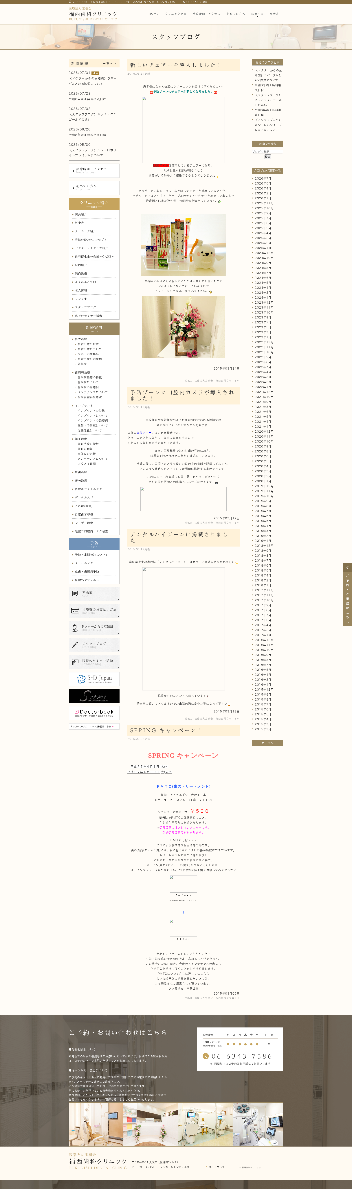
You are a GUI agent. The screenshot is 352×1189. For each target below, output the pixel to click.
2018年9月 (263, 550)
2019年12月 (264, 486)
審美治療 (81, 480)
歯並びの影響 (87, 453)
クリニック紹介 (85, 231)
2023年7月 (263, 322)
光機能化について (90, 430)
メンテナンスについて (93, 392)
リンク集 (81, 299)
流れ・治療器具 (88, 354)
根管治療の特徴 (88, 344)
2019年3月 (263, 530)
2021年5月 (263, 416)
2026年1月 (263, 198)
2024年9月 (263, 263)
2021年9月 (263, 401)
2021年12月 (264, 392)
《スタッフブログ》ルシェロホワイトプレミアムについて (268, 125)
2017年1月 (263, 635)
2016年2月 (263, 679)
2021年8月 (263, 406)
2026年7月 (263, 178)
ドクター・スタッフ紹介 (91, 248)
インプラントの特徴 (91, 410)
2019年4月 (263, 525)
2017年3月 (263, 630)
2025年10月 (264, 208)
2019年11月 (264, 491)
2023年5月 (263, 327)
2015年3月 (263, 724)
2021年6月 (263, 411)
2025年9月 (263, 213)
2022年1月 (263, 387)
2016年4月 (263, 674)
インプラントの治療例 (93, 420)
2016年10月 (264, 650)
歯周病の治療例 (88, 387)
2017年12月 (264, 590)
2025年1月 (263, 248)
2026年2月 (263, 193)
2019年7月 (263, 511)
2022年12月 (264, 342)
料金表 (79, 222)
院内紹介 (81, 265)
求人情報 (81, 290)
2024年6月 (263, 277)
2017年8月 (263, 610)
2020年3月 (263, 471)
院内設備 (81, 273)
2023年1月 (263, 337)
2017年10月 (264, 600)
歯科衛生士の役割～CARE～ (95, 256)
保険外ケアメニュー (88, 580)
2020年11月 (264, 436)
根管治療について (90, 349)
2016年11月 (264, 645)
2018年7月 (263, 560)
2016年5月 (263, 669)
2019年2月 (263, 535)
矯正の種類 (85, 448)
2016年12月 (264, 640)
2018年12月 (264, 545)
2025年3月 (263, 238)
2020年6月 (263, 456)
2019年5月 (263, 521)
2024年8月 (263, 267)
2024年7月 (263, 272)
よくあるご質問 (85, 282)
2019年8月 (263, 506)
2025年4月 (263, 233)
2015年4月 (263, 719)
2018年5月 (263, 570)
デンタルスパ (84, 497)
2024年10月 (264, 258)
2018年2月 (263, 580)
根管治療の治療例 (90, 359)
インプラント (84, 405)
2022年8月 (263, 362)
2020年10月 (264, 441)
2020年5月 (263, 461)
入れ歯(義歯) (84, 506)
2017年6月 (263, 620)
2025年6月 (263, 223)
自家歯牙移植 (84, 514)
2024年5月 (263, 282)
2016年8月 (263, 659)
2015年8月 (263, 699)
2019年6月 (263, 516)
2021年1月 (263, 426)
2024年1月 (263, 297)
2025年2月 (263, 243)
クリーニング (84, 563)
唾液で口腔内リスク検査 (91, 531)
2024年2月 (263, 292)
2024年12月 (264, 253)
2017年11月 (264, 595)
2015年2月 (263, 729)
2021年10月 (264, 396)
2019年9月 (263, 501)
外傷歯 (82, 364)
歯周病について (88, 382)
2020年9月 (263, 446)
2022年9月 (263, 357)
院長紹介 (81, 214)
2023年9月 (263, 317)
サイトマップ (217, 1167)
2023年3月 (263, 332)
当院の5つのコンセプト (91, 239)
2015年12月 (264, 689)
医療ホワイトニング (88, 489)
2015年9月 (263, 694)
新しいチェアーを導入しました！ (176, 65)
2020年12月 (264, 431)
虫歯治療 (81, 472)
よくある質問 (87, 463)
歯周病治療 (82, 372)
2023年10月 (264, 312)
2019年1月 (263, 540)
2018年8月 (263, 555)
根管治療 (81, 339)
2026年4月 (263, 188)
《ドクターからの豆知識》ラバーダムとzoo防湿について (268, 75)
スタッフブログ (85, 307)
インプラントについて (93, 415)
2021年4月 (263, 421)
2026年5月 (263, 183)
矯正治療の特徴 (88, 444)
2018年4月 (263, 575)
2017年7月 (263, 615)
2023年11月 (264, 307)
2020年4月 (263, 466)
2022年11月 (264, 347)
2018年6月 (263, 565)
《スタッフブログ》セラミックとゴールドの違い (268, 100)
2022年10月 (264, 352)
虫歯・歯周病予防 (87, 571)
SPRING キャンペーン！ (166, 730)
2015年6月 (263, 709)
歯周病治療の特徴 (90, 377)
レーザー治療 (84, 523)
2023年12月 (264, 302)
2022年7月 (263, 367)
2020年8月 (263, 451)
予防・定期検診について (91, 554)
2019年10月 (264, 496)
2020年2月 (263, 476)
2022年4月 (263, 372)
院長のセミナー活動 (88, 315)
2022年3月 (263, 377)
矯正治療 (81, 439)
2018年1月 (263, 585)
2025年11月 (264, 203)
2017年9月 (263, 605)
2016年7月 (263, 664)
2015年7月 (263, 704)
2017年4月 (263, 625)
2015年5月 (263, 714)
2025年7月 (263, 218)
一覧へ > (110, 63)
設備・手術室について (93, 425)
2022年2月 (263, 382)
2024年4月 (263, 287)
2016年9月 (263, 654)
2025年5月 (263, 228)
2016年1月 (263, 684)
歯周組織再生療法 (90, 397)
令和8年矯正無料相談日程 (87, 99)
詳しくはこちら (198, 973)
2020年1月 (263, 481)
